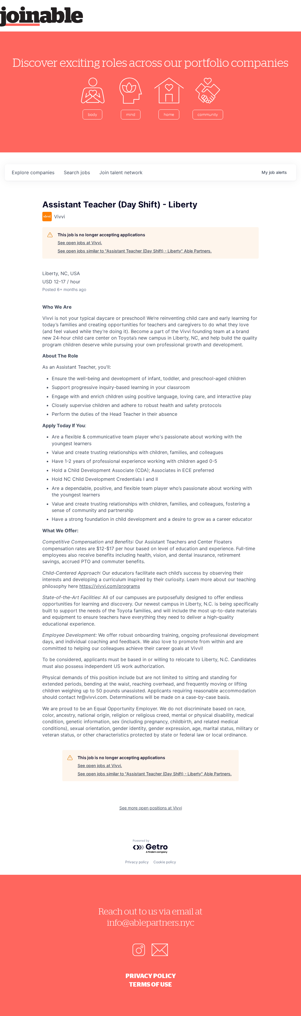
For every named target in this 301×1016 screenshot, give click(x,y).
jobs (77, 172)
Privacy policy (137, 862)
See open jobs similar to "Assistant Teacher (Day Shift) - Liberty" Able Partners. (135, 250)
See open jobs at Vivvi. (80, 242)
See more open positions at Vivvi (150, 807)
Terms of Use (150, 984)
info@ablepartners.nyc (150, 922)
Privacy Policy (151, 975)
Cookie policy (164, 862)
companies (33, 172)
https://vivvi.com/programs (109, 586)
